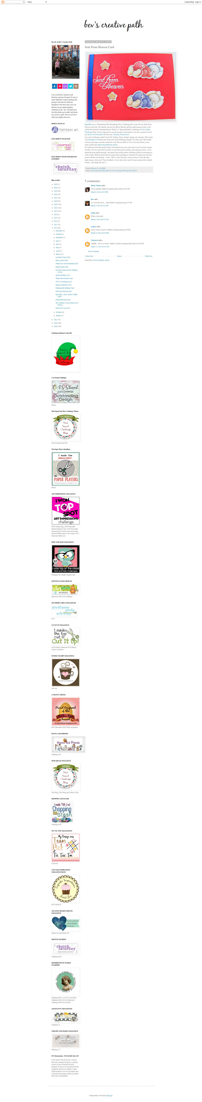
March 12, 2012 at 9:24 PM (100, 233)
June (57, 244)
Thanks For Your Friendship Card (67, 263)
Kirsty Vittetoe (96, 185)
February (59, 312)
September (59, 237)
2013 (56, 224)
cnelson (93, 226)
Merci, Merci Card (62, 260)
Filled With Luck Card (63, 299)
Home (119, 256)
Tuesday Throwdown (121, 134)
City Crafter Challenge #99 (117, 171)
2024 (56, 187)
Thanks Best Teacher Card (64, 278)
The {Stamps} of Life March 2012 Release (67, 304)
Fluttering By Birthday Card (65, 288)
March (58, 254)
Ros (92, 199)
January (58, 315)
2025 (56, 184)
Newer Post (89, 256)
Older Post (148, 256)
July (57, 241)
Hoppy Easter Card (62, 267)
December (59, 231)
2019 (56, 204)
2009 (56, 326)
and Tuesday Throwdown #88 (99, 171)
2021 (56, 198)
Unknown (94, 240)
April (58, 251)
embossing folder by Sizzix (107, 144)
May (57, 247)
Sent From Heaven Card (63, 291)
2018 (56, 208)
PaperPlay (89, 124)
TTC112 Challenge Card (64, 281)
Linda (93, 213)
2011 (56, 319)
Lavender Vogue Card (63, 257)
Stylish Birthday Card (63, 275)
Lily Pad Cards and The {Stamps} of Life (67, 271)
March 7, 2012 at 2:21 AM (99, 205)
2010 (56, 323)
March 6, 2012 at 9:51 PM (99, 192)
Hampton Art (94, 139)
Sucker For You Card (63, 308)
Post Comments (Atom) (101, 260)
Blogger (109, 1095)
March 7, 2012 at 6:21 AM (99, 219)
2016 (56, 214)
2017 (56, 211)
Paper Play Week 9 (131, 171)
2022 (56, 194)
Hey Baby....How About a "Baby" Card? (67, 295)
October (59, 234)
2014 (56, 221)
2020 (56, 201)
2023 (56, 191)
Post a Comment (93, 251)
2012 (56, 228)
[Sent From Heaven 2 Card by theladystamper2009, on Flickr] (131, 122)
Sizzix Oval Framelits (96, 134)
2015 (56, 218)
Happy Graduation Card (63, 285)
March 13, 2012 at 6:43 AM (100, 246)
